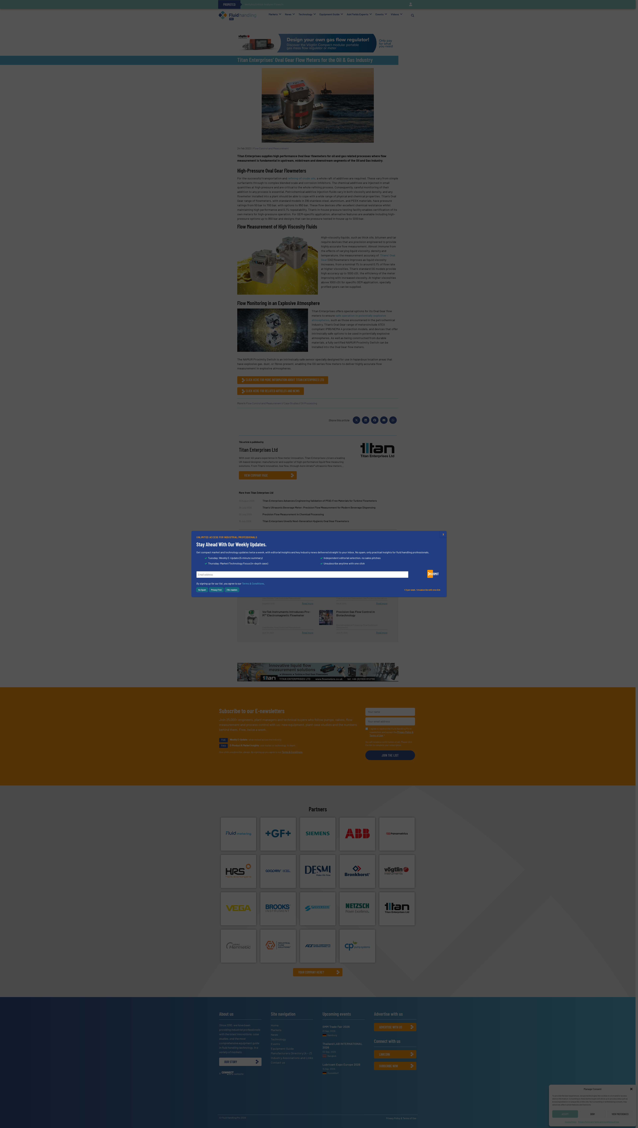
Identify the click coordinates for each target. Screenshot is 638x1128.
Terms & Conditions (253, 583)
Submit (431, 574)
